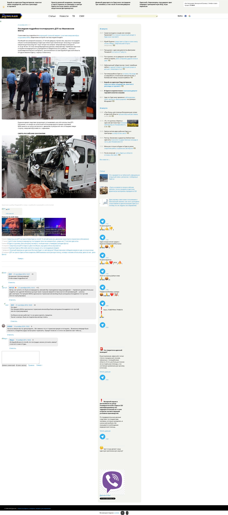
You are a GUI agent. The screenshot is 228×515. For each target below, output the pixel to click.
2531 (10, 274)
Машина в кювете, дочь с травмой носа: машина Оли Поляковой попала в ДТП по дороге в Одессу (11, 232)
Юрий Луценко (109, 41)
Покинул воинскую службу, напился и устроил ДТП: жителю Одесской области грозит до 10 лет (55, 232)
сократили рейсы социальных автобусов (118, 148)
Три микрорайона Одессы (113, 74)
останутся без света (119, 133)
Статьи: (102, 171)
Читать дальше (105, 372)
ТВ (73, 16)
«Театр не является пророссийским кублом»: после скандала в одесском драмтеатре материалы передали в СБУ (123, 189)
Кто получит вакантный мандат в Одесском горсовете (120, 36)
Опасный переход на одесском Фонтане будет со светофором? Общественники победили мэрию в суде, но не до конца (51, 250)
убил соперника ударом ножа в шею (121, 60)
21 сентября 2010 (22, 25)
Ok (123, 513)
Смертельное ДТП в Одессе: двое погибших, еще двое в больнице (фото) (35, 246)
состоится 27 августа (119, 52)
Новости (64, 16)
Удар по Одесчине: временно (114, 97)
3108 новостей (10, 213)
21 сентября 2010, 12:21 (22, 274)
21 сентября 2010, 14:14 (26, 288)
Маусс (12, 340)
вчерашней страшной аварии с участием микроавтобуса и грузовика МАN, (48, 36)
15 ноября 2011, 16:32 (23, 340)
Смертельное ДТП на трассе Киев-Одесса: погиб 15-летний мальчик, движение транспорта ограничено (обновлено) (48, 239)
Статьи (52, 16)
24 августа (103, 108)
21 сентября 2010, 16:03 (24, 305)
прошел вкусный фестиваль (128, 114)
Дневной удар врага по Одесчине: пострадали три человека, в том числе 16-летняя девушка (112, 3)
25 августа (103, 29)
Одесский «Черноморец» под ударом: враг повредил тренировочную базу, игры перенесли (156, 4)
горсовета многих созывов (114, 93)
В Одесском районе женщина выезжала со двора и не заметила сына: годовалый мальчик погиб (33, 232)
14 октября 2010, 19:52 (21, 326)
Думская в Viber (105, 495)
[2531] (4, 273)
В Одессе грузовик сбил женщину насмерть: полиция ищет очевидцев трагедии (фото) (37, 243)
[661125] (4, 288)
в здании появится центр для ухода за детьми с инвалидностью (120, 68)
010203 (9, 326)
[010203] (3, 327)
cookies (116, 513)
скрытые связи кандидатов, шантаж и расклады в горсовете (119, 85)
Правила (31, 365)
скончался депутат (130, 91)
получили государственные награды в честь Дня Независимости (121, 141)
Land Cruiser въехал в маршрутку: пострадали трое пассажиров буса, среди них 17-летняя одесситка (43, 241)
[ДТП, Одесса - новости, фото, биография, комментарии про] (3, 209)
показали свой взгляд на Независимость (115, 124)
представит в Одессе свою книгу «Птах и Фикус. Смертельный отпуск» (121, 42)
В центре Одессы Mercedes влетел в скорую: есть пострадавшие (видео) (34, 248)
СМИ (81, 16)
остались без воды (129, 74)
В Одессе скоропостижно (113, 91)
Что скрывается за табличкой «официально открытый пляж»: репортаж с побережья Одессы (124, 177)
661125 (11, 288)
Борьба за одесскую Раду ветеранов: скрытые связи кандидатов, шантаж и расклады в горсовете (24, 4)
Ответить (11, 282)
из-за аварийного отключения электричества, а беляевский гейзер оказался (121, 76)
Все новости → (105, 160)
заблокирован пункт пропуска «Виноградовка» (119, 98)
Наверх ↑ (21, 258)
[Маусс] (4, 339)
